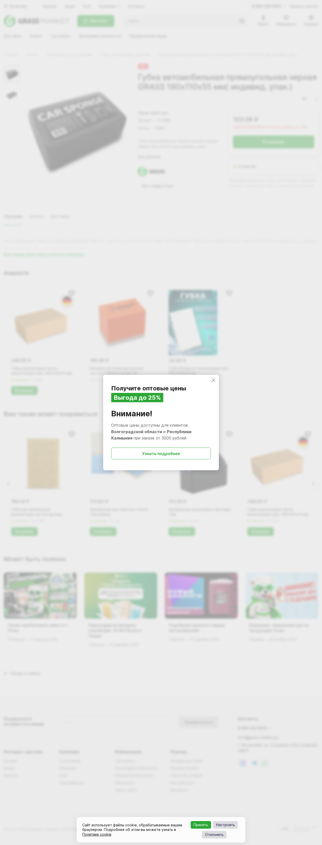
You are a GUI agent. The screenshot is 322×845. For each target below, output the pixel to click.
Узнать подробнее (161, 453)
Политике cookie (96, 834)
